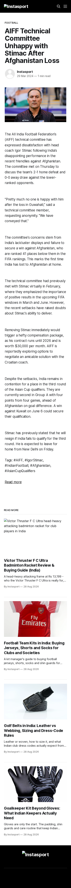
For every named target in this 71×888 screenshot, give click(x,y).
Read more (13, 482)
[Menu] (65, 6)
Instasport (25, 72)
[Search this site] (58, 6)
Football (11, 22)
